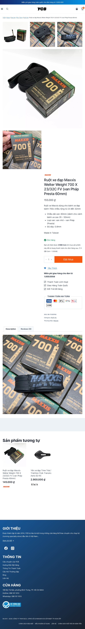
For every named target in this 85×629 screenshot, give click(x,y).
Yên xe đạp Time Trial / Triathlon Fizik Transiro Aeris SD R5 (41, 473)
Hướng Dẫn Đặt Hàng (11, 565)
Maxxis (56, 321)
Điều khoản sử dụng (42, 623)
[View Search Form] (7, 9)
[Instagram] (12, 548)
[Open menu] (2, 9)
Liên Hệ (6, 578)
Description (11, 329)
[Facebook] (6, 548)
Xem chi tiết (7, 541)
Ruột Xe (54, 317)
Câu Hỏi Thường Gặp (11, 572)
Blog (4, 575)
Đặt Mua (68, 259)
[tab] (11, 329)
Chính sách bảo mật (26, 623)
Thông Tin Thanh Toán (11, 568)
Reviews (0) (26, 329)
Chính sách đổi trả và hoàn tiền (70, 623)
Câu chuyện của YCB (11, 562)
